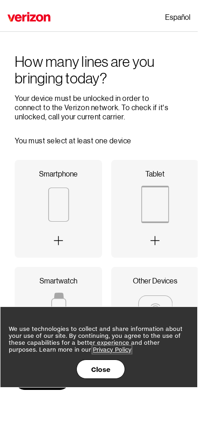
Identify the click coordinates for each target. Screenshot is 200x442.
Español (177, 16)
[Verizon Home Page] (29, 17)
